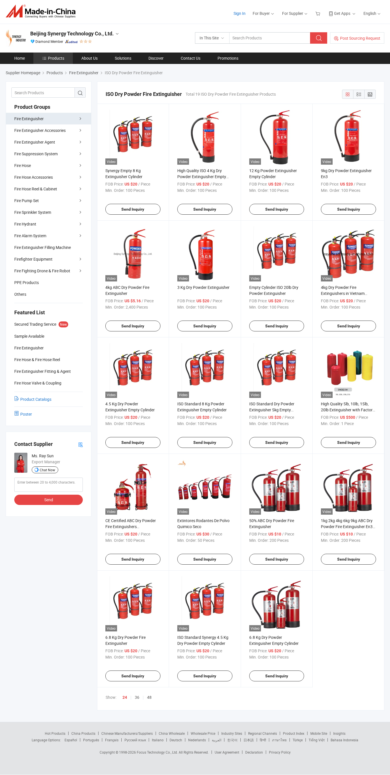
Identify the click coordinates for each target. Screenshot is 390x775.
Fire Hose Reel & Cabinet (35, 189)
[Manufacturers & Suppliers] (42, 11)
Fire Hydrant (25, 224)
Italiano (158, 740)
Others (20, 294)
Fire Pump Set (26, 200)
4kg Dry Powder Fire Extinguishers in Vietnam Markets (343, 293)
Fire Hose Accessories (33, 177)
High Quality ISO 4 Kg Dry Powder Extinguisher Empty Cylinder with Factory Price (201, 176)
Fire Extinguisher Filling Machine (42, 247)
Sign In (240, 13)
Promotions (228, 58)
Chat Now (47, 470)
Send (48, 499)
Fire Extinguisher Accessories (40, 130)
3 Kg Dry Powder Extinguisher (203, 287)
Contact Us (190, 58)
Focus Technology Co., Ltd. (158, 752)
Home (19, 58)
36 (137, 697)
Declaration (254, 752)
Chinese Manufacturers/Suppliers (127, 733)
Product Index (293, 733)
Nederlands (197, 740)
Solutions (123, 58)
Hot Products (55, 733)
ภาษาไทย (279, 740)
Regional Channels (262, 733)
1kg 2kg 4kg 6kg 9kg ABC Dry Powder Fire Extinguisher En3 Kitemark (347, 526)
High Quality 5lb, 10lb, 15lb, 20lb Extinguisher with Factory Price (348, 409)
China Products (83, 733)
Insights (339, 733)
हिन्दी (263, 740)
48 (149, 697)
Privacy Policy (280, 752)
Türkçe (298, 740)
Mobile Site (318, 733)
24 (124, 697)
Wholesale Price (203, 733)
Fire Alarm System (30, 235)
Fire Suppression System (36, 153)
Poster (26, 414)
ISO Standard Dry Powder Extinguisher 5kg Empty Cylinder (271, 409)
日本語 (249, 740)
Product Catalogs (35, 399)
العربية (216, 740)
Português (91, 740)
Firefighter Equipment (33, 259)
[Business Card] (80, 444)
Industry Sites (231, 733)
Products (56, 58)
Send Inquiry (132, 209)
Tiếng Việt (317, 740)
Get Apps (342, 13)
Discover (156, 58)
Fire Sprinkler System (32, 212)
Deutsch (176, 740)
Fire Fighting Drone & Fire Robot (42, 270)
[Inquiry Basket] (318, 13)
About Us (89, 58)
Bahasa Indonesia (344, 740)
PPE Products (26, 282)
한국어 (232, 740)
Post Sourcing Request (360, 38)
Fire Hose (22, 165)
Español (71, 740)
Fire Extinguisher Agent (34, 142)
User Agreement (227, 752)
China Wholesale (172, 733)
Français (111, 740)
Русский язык (135, 740)
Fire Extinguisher (29, 118)
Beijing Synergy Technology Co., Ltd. (72, 34)
